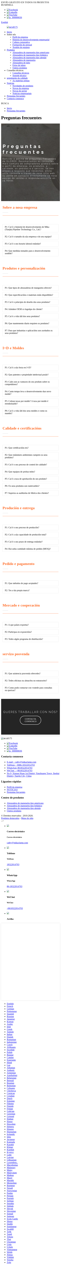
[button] (30, 720)
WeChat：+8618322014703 (19, 770)
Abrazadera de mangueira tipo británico (30, 55)
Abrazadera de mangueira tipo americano (30, 52)
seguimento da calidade (17, 78)
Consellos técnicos (20, 73)
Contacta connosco (15, 98)
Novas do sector (19, 91)
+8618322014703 (15, 908)
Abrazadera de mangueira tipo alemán (29, 57)
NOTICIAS (12, 789)
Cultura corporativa (21, 42)
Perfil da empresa (20, 37)
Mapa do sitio (27, 818)
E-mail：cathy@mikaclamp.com (21, 762)
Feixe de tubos (19, 65)
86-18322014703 (14, 886)
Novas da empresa (20, 88)
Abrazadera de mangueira (23, 60)
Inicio (9, 32)
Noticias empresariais (21, 93)
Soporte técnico (19, 75)
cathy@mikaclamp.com (17, 842)
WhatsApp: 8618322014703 (19, 768)
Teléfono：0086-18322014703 (21, 765)
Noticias (10, 83)
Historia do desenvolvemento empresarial (30, 39)
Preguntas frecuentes (16, 96)
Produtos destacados (10, 818)
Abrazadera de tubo (21, 62)
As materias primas (21, 80)
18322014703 (13, 864)
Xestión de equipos (21, 47)
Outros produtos (19, 68)
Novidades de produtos (22, 86)
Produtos (11, 50)
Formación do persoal (22, 45)
